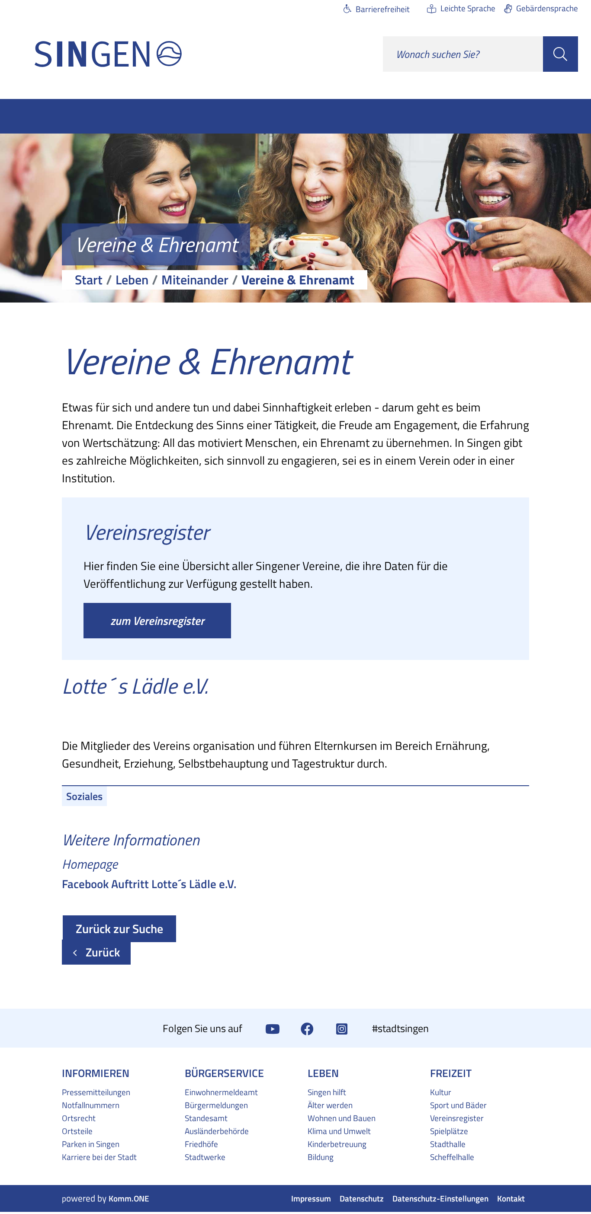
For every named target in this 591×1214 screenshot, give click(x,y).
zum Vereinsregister (157, 621)
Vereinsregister (457, 1118)
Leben (132, 280)
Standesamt (206, 1118)
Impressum (311, 1198)
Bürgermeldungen (216, 1105)
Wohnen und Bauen (342, 1118)
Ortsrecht (79, 1118)
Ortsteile (77, 1131)
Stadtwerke (205, 1157)
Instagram (342, 1028)
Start (89, 280)
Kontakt (511, 1198)
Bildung (321, 1157)
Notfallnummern (90, 1105)
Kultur (440, 1092)
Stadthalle (448, 1144)
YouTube (273, 1028)
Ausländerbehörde (217, 1131)
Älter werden (330, 1105)
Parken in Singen (90, 1144)
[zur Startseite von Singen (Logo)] (108, 54)
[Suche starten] (560, 54)
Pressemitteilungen (96, 1092)
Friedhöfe (201, 1144)
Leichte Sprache (467, 8)
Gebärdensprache (547, 8)
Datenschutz (362, 1198)
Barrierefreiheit (383, 9)
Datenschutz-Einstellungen (440, 1198)
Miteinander (194, 280)
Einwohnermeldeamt (221, 1092)
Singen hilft (327, 1092)
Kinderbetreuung (337, 1144)
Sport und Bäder (458, 1105)
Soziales (84, 796)
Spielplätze (449, 1131)
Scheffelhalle (452, 1157)
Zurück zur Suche (119, 928)
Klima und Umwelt (339, 1131)
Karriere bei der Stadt (99, 1157)
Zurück (103, 952)
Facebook (307, 1028)
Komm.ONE (129, 1198)
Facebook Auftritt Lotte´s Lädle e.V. (149, 884)
